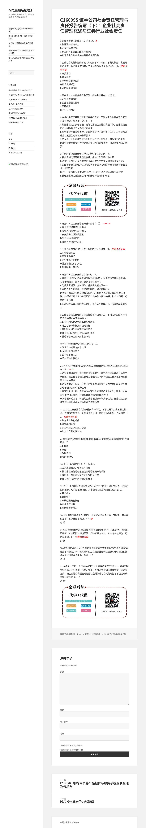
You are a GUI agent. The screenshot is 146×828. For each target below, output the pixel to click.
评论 (12, 148)
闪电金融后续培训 (21, 10)
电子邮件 (64, 722)
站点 (62, 733)
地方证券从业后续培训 (18, 99)
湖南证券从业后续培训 (18, 118)
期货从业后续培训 (16, 108)
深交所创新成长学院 (17, 113)
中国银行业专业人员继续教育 (20, 90)
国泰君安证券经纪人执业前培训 (21, 95)
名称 (62, 710)
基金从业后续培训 (16, 104)
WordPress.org (15, 153)
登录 (10, 139)
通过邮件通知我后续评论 (72, 745)
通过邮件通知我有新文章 (72, 750)
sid (80, 634)
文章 (12, 143)
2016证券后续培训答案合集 (115, 634)
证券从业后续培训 (16, 122)
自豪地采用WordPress (69, 822)
